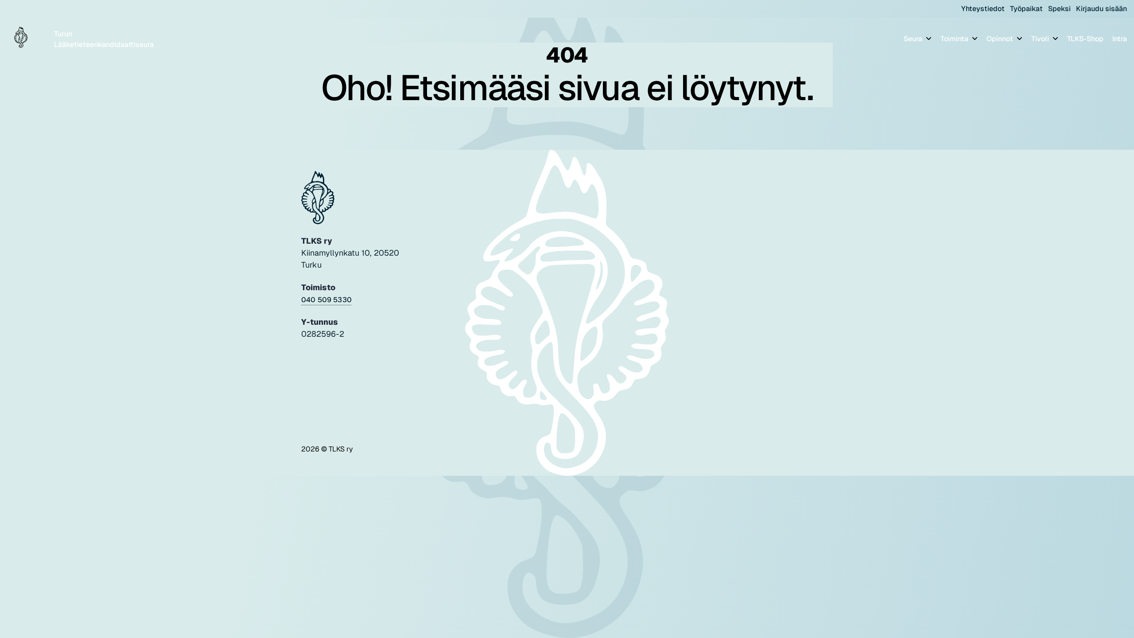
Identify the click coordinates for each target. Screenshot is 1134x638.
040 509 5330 (326, 299)
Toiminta (955, 38)
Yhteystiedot (983, 8)
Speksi (1059, 8)
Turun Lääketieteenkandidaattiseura (104, 39)
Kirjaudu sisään (1101, 8)
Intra (1119, 38)
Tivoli (1041, 38)
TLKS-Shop (1085, 38)
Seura (914, 38)
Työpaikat (1026, 8)
